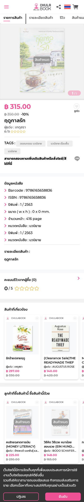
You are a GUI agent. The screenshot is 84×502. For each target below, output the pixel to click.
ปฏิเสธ (21, 496)
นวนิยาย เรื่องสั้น (60, 143)
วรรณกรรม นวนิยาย (31, 143)
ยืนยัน (63, 496)
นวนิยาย (12, 151)
